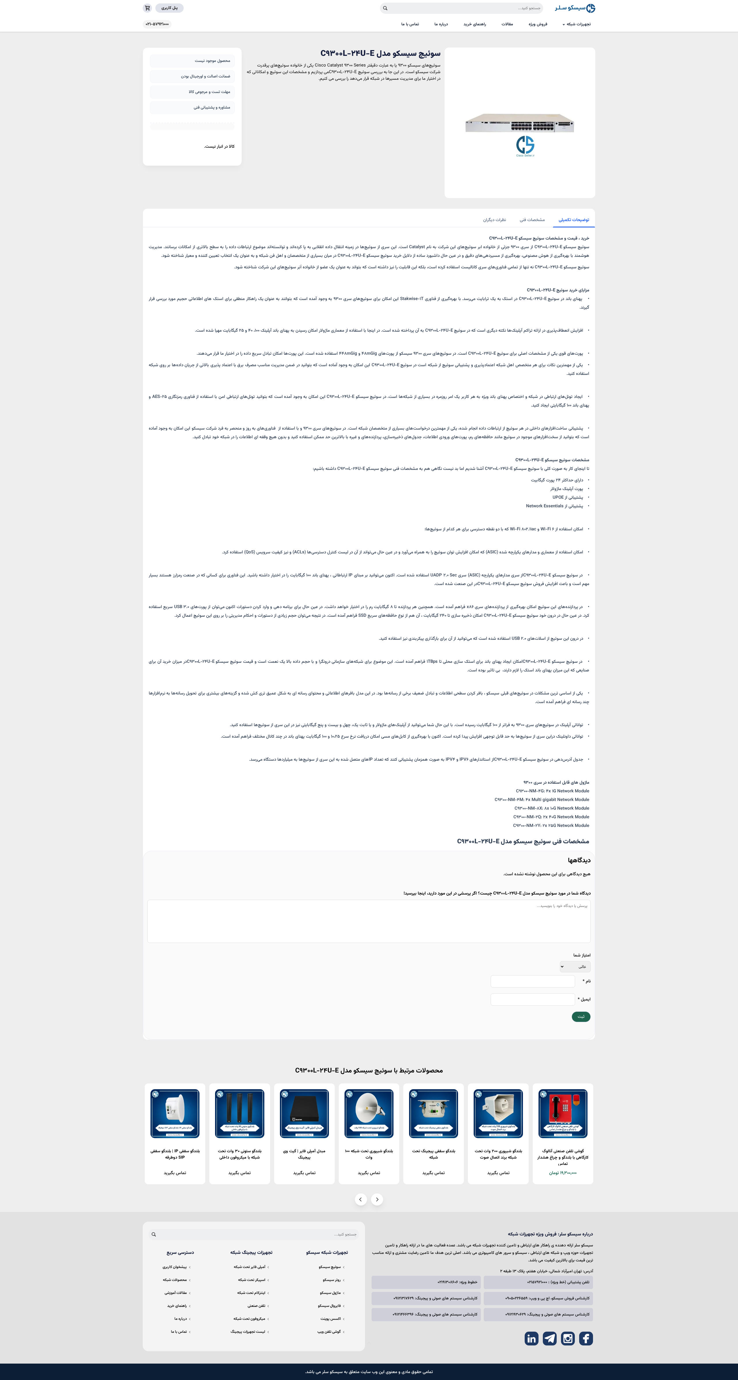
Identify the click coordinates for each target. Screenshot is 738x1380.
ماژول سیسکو (330, 1293)
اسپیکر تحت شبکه (251, 1280)
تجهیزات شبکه (579, 24)
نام (587, 981)
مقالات (507, 24)
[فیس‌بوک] (586, 1338)
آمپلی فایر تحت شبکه (249, 1267)
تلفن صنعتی (256, 1306)
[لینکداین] (532, 1338)
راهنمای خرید (475, 24)
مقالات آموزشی (176, 1293)
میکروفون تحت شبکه (249, 1319)
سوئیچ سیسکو (330, 1267)
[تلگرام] (550, 1338)
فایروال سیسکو (329, 1306)
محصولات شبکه (175, 1280)
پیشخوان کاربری (175, 1267)
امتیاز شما (582, 955)
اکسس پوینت (331, 1319)
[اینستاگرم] (568, 1338)
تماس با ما (410, 24)
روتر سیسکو (332, 1280)
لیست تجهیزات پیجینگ (248, 1332)
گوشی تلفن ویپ (329, 1332)
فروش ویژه (538, 24)
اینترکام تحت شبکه (251, 1293)
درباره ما (441, 24)
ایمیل (584, 999)
